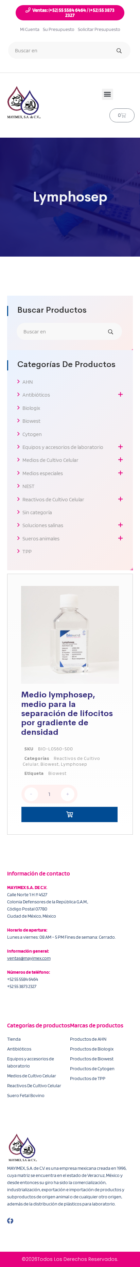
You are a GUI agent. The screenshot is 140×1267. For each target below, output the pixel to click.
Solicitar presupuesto (99, 29)
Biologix (31, 408)
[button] (107, 94)
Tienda (14, 1039)
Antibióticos (36, 395)
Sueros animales (40, 538)
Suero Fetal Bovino (26, 1095)
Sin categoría (37, 512)
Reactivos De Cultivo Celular (34, 1085)
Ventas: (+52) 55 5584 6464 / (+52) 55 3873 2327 (73, 12)
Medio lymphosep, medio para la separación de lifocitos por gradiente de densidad (67, 713)
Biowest (31, 421)
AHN (27, 382)
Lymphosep (74, 764)
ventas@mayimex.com (29, 958)
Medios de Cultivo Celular (50, 460)
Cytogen (32, 434)
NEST (28, 486)
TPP (27, 551)
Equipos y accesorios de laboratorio (62, 447)
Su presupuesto (58, 29)
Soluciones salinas (42, 525)
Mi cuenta (29, 29)
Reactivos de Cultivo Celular (53, 499)
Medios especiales (42, 473)
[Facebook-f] (10, 1221)
